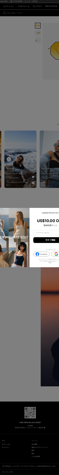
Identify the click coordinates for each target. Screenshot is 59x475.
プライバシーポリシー (50, 261)
